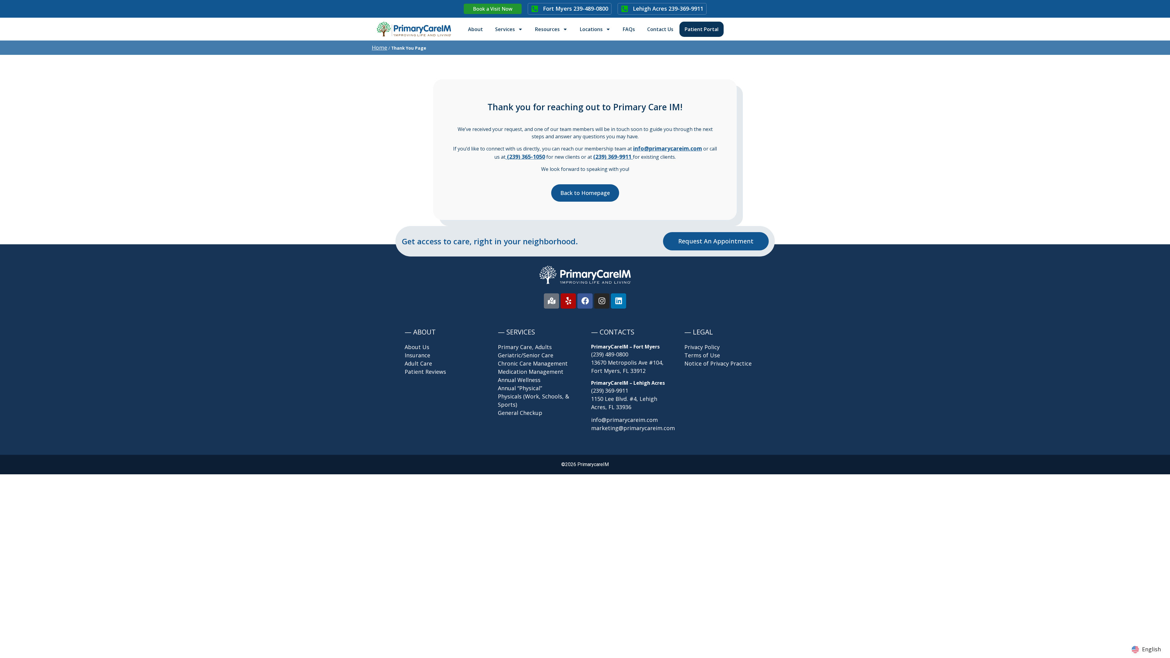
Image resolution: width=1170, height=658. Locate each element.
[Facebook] (585, 301)
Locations (591, 29)
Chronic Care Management (533, 363)
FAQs (629, 29)
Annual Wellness (519, 380)
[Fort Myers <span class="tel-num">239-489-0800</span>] (534, 8)
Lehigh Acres (668, 8)
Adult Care (418, 363)
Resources (547, 29)
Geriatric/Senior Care (525, 355)
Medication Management (530, 371)
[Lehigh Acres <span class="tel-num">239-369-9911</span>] (624, 8)
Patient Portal (701, 29)
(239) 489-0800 (609, 354)
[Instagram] (601, 301)
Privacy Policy (702, 347)
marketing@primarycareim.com (633, 428)
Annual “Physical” (520, 388)
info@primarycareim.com (667, 148)
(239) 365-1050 (525, 156)
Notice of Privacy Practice (718, 363)
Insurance (417, 355)
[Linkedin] (618, 301)
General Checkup (520, 412)
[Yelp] (568, 301)
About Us (417, 347)
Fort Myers (575, 8)
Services (505, 29)
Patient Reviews (425, 371)
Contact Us (660, 29)
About (475, 29)
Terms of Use (702, 355)
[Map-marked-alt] (551, 301)
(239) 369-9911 (609, 390)
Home (379, 47)
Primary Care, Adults (525, 347)
